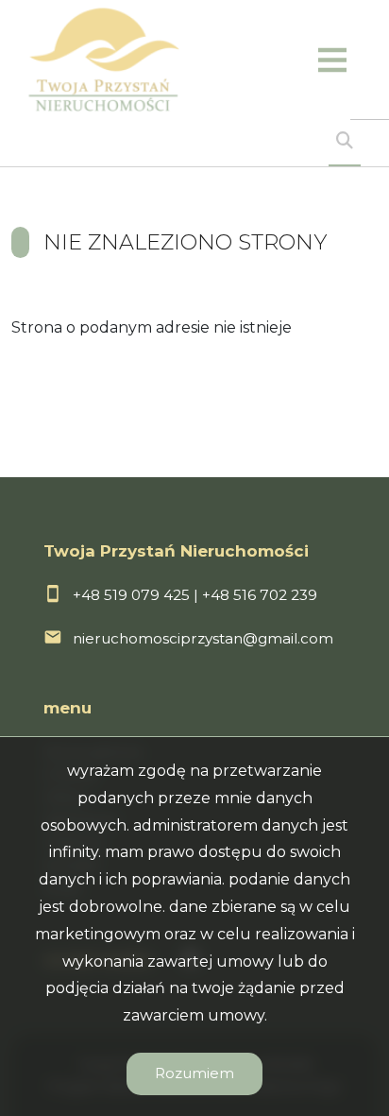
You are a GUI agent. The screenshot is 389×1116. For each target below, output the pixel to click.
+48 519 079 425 (131, 595)
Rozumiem (194, 1073)
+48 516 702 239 (259, 595)
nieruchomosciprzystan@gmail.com (203, 638)
